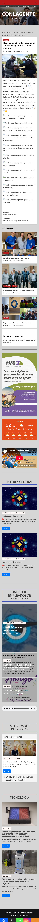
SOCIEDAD (22, 623)
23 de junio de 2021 (20, 51)
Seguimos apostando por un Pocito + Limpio (17, 323)
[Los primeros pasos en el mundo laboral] (19, 244)
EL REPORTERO (9, 51)
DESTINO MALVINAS (9, 6)
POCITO (6, 40)
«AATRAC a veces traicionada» (12, 628)
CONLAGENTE (19, 14)
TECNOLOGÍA (6, 828)
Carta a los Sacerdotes (12, 737)
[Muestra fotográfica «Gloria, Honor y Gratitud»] (19, 276)
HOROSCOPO (6, 513)
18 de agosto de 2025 (19, 325)
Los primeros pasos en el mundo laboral (16, 258)
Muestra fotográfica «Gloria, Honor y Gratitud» (18, 290)
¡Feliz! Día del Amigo (11, 690)
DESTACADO (7, 285)
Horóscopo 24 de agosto (12, 516)
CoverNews (14, 915)
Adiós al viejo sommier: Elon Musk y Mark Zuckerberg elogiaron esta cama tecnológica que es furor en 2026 (19, 834)
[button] (3, 2)
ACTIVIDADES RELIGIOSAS (12, 758)
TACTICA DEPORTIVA (29, 6)
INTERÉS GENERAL (18, 513)
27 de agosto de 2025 (19, 293)
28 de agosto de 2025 (19, 260)
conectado (21, 340)
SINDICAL (14, 623)
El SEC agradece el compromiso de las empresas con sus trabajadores (18, 666)
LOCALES (6, 623)
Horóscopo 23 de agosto (12, 562)
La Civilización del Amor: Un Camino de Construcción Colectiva (18, 778)
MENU (19, 6)
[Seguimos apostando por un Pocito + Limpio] (19, 308)
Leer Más (5, 528)
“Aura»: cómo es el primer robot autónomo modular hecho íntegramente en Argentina (19, 881)
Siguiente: (16, 219)
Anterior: (9, 213)
